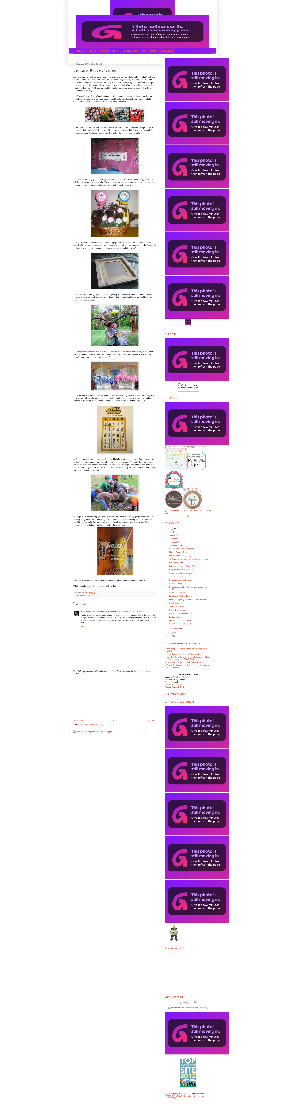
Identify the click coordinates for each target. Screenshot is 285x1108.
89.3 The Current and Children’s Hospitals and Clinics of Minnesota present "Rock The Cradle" (188, 658)
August (173, 535)
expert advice (92, 595)
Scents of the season (177, 606)
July (171, 532)
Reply (83, 626)
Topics (92, 51)
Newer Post (79, 720)
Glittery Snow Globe (177, 593)
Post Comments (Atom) (93, 725)
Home (80, 51)
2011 (169, 529)
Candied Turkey (175, 584)
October (173, 542)
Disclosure (181, 1095)
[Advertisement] (114, 697)
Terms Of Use (170, 1095)
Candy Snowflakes (176, 603)
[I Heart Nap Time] (174, 489)
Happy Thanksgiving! (177, 610)
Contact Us (167, 51)
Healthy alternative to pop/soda (181, 549)
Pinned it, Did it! (109, 51)
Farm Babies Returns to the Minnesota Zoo (184, 654)
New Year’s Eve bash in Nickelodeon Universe (186, 662)
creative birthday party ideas (180, 573)
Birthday (83, 595)
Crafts (185, 677)
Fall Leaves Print (176, 563)
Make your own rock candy (180, 620)
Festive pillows (175, 617)
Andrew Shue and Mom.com (180, 613)
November (174, 546)
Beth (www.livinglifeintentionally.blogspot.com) (100, 612)
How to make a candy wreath (181, 580)
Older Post (151, 720)
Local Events (129, 51)
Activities (176, 677)
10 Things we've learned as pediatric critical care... (189, 559)
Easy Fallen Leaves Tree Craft (181, 570)
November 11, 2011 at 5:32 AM (133, 612)
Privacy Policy (170, 1098)
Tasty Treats (179, 685)
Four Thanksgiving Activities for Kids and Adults (188, 600)
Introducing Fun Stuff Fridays (180, 596)
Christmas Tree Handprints (180, 624)
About (152, 51)
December (174, 628)
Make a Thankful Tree (178, 552)
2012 (169, 633)
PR (143, 51)
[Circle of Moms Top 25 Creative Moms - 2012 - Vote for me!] (188, 513)
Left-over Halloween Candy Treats (183, 566)
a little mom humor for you (179, 577)
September (174, 539)
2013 (169, 636)
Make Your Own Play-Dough (180, 556)
